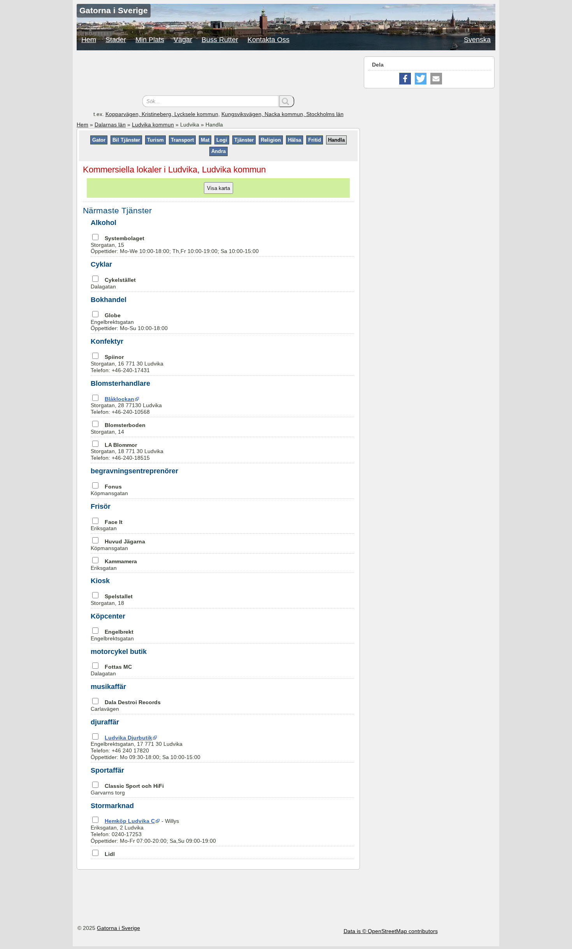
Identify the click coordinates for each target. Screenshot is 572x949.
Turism (155, 140)
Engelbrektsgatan (112, 635)
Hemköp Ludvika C (130, 821)
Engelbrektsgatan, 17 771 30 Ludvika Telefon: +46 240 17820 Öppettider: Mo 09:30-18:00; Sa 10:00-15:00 (145, 747)
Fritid (314, 140)
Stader (115, 40)
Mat (205, 140)
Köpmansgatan (109, 489)
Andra (218, 151)
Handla (336, 140)
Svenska (477, 40)
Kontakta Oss (268, 40)
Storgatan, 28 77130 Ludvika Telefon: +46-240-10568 (126, 405)
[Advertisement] (218, 73)
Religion (271, 140)
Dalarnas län (110, 124)
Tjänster (244, 140)
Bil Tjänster (126, 140)
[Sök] (286, 101)
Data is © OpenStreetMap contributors (391, 931)
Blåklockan (119, 399)
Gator (98, 140)
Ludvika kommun (153, 124)
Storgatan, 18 (112, 599)
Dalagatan (113, 283)
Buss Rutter (220, 40)
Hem (88, 40)
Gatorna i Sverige (118, 928)
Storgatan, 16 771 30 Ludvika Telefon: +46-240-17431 (127, 363)
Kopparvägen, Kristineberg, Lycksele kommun (161, 114)
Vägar (183, 40)
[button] (405, 78)
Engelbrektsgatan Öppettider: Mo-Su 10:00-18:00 (129, 322)
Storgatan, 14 (118, 428)
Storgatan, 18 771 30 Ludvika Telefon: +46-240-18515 (127, 451)
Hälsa (294, 140)
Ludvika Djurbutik (128, 738)
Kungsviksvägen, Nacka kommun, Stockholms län (282, 114)
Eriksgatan (107, 525)
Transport (182, 140)
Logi (221, 140)
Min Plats (149, 40)
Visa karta (218, 188)
